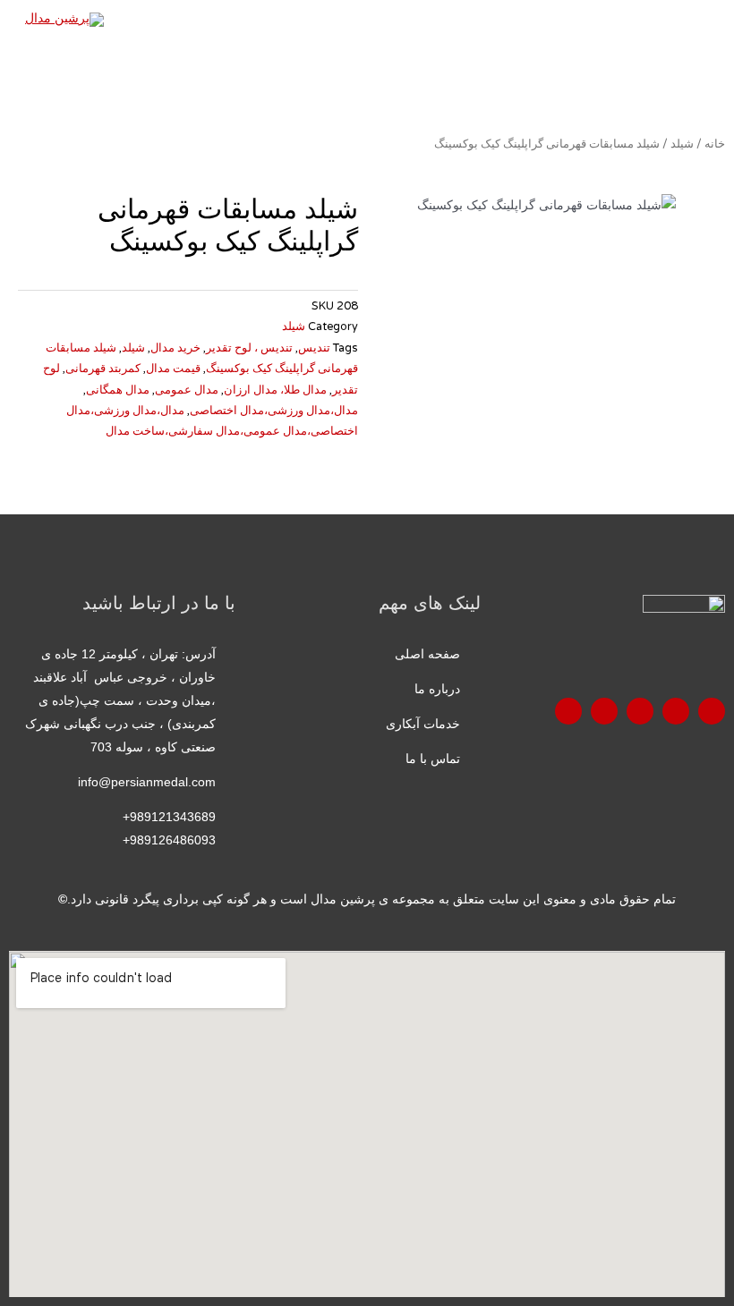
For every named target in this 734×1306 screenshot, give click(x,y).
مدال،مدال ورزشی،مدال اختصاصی (274, 410)
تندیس (314, 348)
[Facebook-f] (711, 711)
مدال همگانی (117, 390)
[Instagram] (604, 711)
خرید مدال (175, 348)
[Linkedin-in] (568, 711)
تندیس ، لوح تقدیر (249, 348)
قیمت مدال (173, 368)
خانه (714, 144)
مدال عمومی (186, 390)
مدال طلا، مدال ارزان (275, 390)
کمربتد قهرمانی (103, 368)
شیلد (682, 144)
